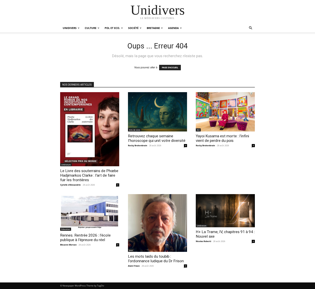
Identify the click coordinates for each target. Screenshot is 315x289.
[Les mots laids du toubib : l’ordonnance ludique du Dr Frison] (157, 223)
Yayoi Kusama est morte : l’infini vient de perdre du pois (222, 138)
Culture (90, 28)
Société (133, 28)
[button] (250, 28)
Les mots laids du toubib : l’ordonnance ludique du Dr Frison (156, 258)
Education (65, 229)
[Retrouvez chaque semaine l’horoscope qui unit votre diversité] (157, 111)
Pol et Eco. (112, 28)
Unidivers (70, 28)
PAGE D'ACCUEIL (170, 67)
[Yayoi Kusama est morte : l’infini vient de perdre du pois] (225, 111)
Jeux (131, 250)
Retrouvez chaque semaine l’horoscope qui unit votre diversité (156, 138)
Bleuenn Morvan (68, 244)
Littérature (66, 164)
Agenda (173, 28)
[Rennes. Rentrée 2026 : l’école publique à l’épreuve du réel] (89, 212)
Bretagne (153, 28)
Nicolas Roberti (203, 241)
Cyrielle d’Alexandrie (70, 184)
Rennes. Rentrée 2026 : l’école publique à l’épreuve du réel (85, 237)
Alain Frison (134, 265)
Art (198, 130)
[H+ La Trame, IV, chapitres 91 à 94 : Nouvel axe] (225, 210)
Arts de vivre (134, 130)
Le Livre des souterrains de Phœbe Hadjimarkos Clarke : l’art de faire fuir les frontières (89, 175)
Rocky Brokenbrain (137, 145)
